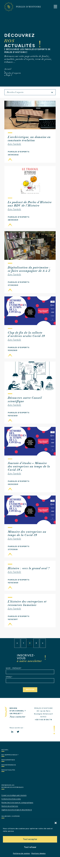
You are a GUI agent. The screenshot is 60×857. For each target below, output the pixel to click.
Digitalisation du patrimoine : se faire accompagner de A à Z (29, 269)
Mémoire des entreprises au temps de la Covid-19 (27, 533)
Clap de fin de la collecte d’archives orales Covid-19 (26, 334)
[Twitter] (18, 731)
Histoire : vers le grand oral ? (29, 568)
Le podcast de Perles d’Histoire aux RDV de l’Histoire (30, 203)
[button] (55, 822)
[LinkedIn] (12, 731)
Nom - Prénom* (14, 668)
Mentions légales (38, 853)
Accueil (7, 69)
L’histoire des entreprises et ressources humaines (27, 603)
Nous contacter (17, 716)
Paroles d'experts (12, 73)
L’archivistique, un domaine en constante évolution (29, 138)
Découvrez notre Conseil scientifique (25, 399)
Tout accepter (30, 839)
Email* (9, 677)
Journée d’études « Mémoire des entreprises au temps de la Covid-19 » (29, 466)
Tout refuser (30, 847)
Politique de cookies (21, 853)
